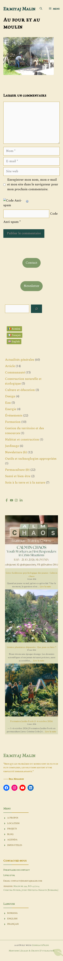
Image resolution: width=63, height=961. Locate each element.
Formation (12, 421)
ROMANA (12, 913)
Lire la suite (45, 586)
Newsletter (31, 286)
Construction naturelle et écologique (23, 381)
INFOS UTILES (14, 845)
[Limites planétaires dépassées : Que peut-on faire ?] (31, 616)
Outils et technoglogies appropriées (30, 458)
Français (13, 924)
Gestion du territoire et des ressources (24, 431)
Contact (31, 262)
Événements (13, 415)
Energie (10, 409)
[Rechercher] (36, 309)
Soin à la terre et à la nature (25, 482)
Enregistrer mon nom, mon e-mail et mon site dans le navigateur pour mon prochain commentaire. (32, 184)
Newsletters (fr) (16, 452)
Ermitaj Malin (19, 9)
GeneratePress (40, 945)
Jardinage (12, 446)
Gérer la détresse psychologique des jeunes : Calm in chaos (31, 574)
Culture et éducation (20, 390)
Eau (8, 402)
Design (10, 396)
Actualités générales (19, 359)
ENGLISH (12, 918)
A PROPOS (12, 818)
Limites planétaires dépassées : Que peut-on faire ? (31, 647)
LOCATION (13, 823)
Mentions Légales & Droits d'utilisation (31, 951)
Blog (10, 834)
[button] (41, 9)
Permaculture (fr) (17, 469)
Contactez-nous (15, 860)
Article (10, 366)
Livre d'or (9, 875)
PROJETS (12, 829)
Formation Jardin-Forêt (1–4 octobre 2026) (31, 721)
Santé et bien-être (17, 476)
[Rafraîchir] (27, 200)
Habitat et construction (22, 439)
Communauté (15, 372)
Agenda (12, 839)
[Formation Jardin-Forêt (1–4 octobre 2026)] (31, 691)
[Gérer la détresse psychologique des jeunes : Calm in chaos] (31, 542)
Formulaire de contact (16, 870)
